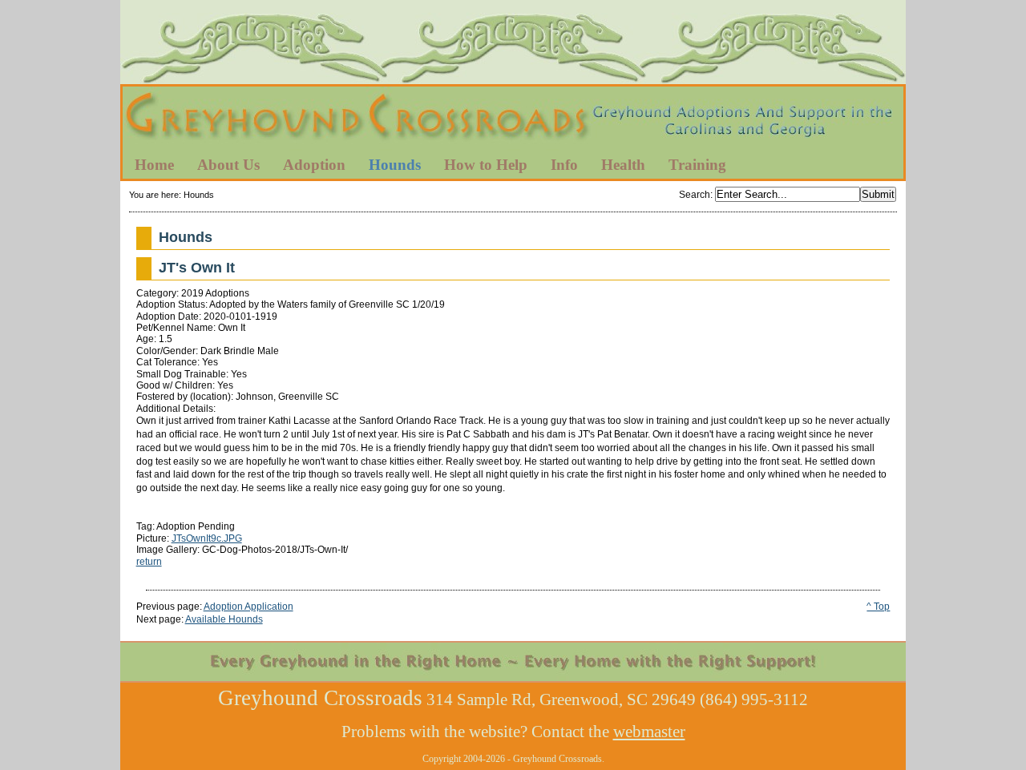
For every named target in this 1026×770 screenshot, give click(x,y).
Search (694, 194)
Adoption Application (248, 606)
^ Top (878, 606)
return (149, 561)
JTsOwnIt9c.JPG (207, 538)
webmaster (649, 731)
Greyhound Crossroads (513, 119)
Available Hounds (224, 619)
